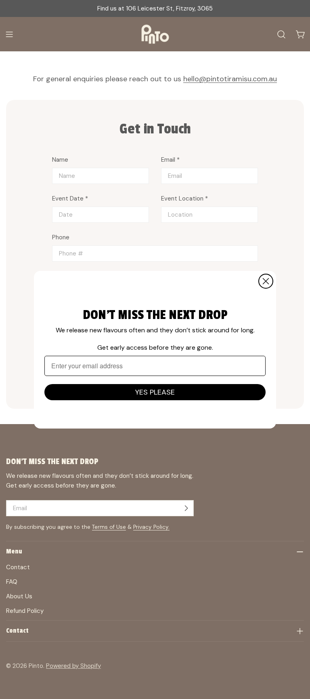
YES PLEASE (155, 392)
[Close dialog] (266, 281)
